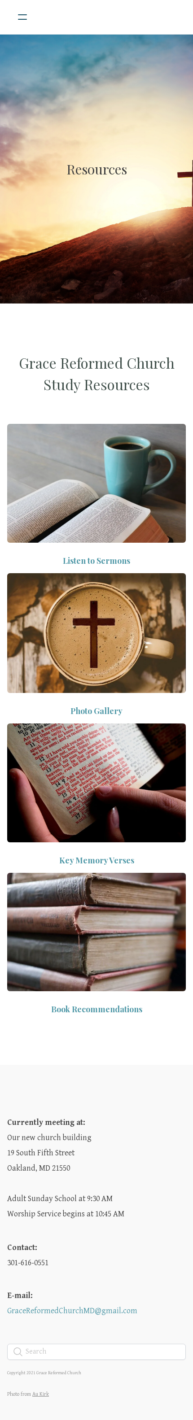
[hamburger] (22, 17)
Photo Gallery (96, 711)
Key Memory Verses (96, 860)
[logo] (108, 17)
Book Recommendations (96, 1009)
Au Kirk (40, 1394)
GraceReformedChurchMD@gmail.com (72, 1310)
